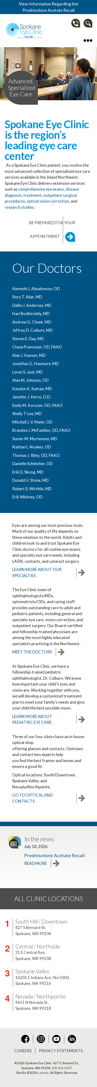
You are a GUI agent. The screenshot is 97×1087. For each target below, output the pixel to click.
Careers (23, 1050)
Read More (35, 863)
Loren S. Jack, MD (27, 372)
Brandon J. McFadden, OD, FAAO (41, 430)
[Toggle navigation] (88, 40)
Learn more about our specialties (36, 572)
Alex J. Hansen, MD (28, 355)
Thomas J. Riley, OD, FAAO (36, 455)
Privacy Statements (61, 1050)
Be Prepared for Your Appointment (52, 229)
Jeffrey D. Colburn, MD (32, 330)
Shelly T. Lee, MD (26, 413)
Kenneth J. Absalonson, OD (36, 288)
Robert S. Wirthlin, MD (32, 488)
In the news (39, 839)
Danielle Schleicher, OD (32, 463)
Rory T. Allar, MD (27, 296)
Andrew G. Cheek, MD (31, 322)
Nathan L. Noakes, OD (31, 446)
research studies (19, 207)
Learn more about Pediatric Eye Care (32, 719)
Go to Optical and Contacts (32, 798)
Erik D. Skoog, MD (27, 472)
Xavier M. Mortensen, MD (34, 438)
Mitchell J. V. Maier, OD (32, 422)
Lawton (43, 1073)
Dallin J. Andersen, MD (31, 305)
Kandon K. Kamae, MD (32, 388)
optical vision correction (48, 201)
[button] (88, 23)
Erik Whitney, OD (27, 496)
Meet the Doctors (32, 651)
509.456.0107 (62, 1068)
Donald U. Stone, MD (30, 480)
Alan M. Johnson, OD (30, 380)
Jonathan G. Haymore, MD (35, 363)
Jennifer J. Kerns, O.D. (31, 396)
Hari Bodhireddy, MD (30, 313)
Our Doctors (47, 268)
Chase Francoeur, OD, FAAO (37, 346)
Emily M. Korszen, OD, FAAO (37, 405)
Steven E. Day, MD (28, 338)
